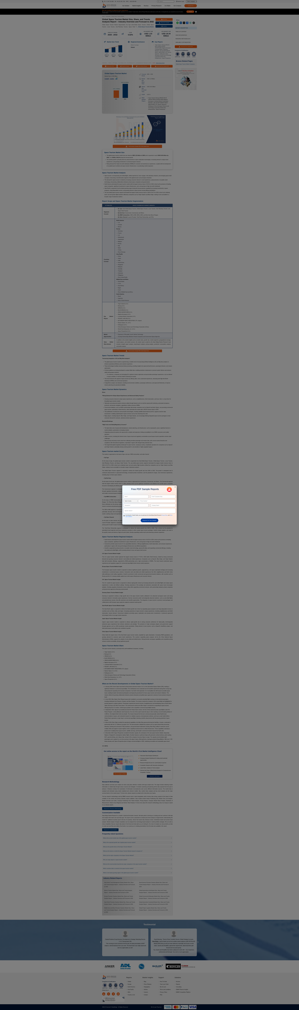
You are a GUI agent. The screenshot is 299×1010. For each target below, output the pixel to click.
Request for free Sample (149, 520)
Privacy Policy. (165, 515)
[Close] (175, 487)
